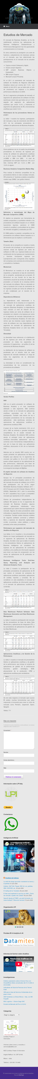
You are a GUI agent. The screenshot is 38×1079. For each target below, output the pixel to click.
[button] (19, 917)
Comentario (7, 730)
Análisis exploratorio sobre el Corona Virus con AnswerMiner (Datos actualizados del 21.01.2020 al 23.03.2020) (19, 983)
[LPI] (19, 9)
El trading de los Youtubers (11, 891)
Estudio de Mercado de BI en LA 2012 (15, 1004)
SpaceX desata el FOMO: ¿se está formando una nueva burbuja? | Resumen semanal (18, 899)
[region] (19, 942)
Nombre (6, 752)
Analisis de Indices (12, 878)
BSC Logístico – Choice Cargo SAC (14, 1001)
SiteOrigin (21, 1075)
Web (5, 768)
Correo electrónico (9, 760)
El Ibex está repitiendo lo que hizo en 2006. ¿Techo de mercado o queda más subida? (19, 894)
